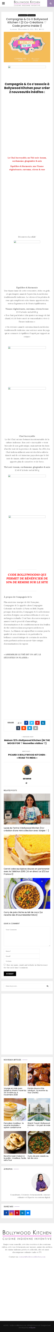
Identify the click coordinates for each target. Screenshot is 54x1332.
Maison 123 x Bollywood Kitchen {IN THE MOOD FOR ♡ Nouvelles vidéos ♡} (27, 742)
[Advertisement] (27, 128)
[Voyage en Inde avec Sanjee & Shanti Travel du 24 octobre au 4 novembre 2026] (15, 1074)
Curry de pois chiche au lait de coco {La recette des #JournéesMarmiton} (23, 913)
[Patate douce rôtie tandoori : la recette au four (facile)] (39, 1074)
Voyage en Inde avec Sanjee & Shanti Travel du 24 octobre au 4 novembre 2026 (15, 1091)
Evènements (22, 15)
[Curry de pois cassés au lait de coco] (39, 1142)
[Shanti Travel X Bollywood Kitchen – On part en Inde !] (39, 1109)
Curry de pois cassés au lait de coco (38, 1157)
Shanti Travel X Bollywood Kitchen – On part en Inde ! (39, 1125)
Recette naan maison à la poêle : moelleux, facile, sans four (15, 1158)
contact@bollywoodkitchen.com (32, 1257)
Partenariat (31, 15)
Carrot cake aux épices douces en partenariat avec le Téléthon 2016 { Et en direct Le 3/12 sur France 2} (26, 871)
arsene (14, 29)
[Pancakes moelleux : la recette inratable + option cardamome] (15, 1109)
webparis (32, 1327)
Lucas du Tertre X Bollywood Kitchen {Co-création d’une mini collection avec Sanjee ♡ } (26, 829)
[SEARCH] (47, 986)
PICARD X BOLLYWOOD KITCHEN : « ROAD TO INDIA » (27, 756)
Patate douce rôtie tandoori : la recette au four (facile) (38, 1090)
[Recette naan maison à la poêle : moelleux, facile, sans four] (15, 1142)
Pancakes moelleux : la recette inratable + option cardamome (14, 1125)
